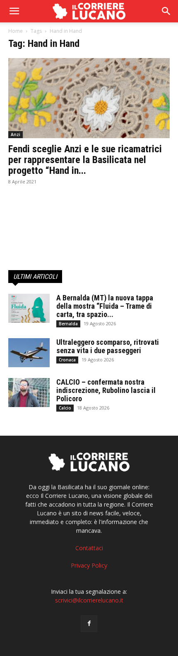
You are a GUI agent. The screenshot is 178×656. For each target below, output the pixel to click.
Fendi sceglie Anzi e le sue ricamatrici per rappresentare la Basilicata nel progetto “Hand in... (85, 159)
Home (15, 30)
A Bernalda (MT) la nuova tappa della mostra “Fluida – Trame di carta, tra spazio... (104, 306)
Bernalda (68, 324)
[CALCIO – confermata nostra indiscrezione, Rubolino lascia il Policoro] (29, 392)
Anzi (15, 134)
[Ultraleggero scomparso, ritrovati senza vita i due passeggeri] (29, 352)
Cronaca (67, 360)
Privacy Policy (89, 565)
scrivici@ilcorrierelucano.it (89, 600)
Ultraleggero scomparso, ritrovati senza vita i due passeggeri (107, 346)
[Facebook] (89, 623)
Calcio (65, 408)
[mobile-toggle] (14, 11)
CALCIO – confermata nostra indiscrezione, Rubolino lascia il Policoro (106, 390)
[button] (166, 11)
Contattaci (89, 548)
